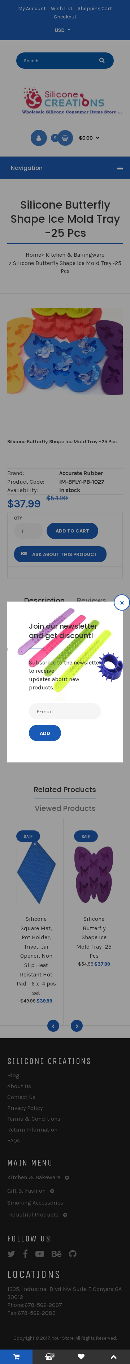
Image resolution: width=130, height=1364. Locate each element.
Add (45, 733)
